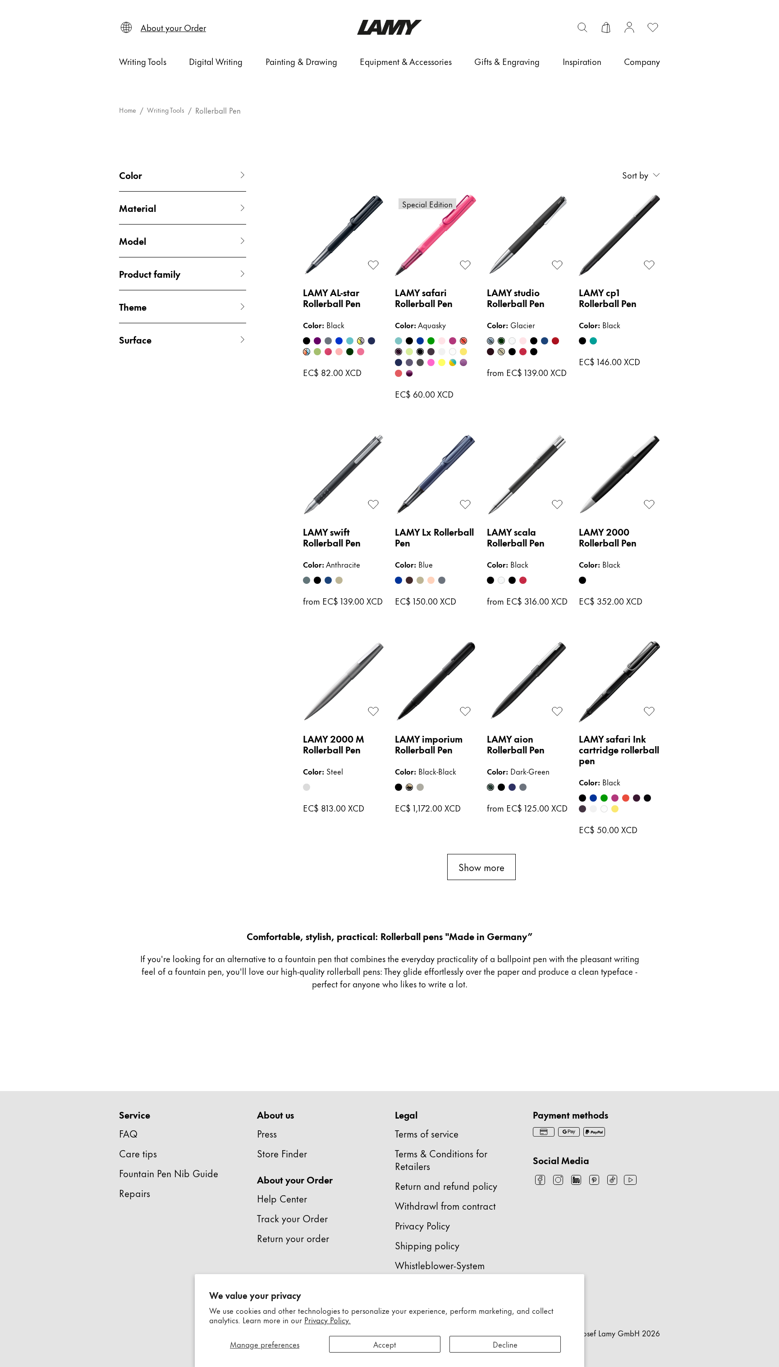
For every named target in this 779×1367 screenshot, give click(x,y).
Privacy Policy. (327, 1320)
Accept (384, 1344)
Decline (505, 1344)
